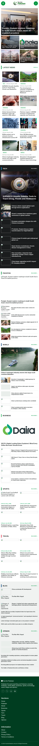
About (3, 730)
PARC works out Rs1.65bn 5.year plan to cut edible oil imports (17, 624)
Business (4, 708)
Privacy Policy (5, 734)
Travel (3, 715)
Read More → (34, 168)
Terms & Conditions (7, 737)
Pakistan (4, 703)
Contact (3, 732)
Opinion (3, 720)
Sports (3, 710)
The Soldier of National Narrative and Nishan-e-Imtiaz (14, 668)
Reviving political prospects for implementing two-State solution (17, 664)
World (3, 706)
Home (3, 701)
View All (35, 67)
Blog (2, 717)
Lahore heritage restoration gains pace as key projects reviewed (17, 620)
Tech (2, 713)
